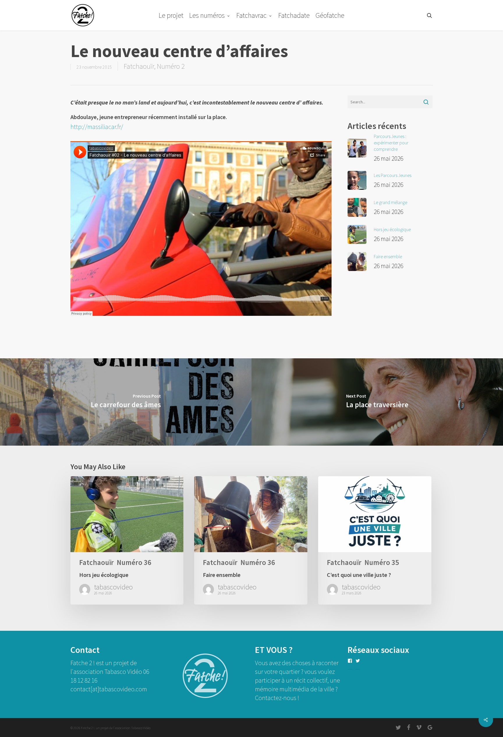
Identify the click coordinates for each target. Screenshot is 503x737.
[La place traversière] (377, 402)
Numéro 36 (134, 562)
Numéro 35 (381, 562)
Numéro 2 (171, 66)
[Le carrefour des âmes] (126, 402)
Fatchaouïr (139, 66)
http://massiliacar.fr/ (96, 127)
